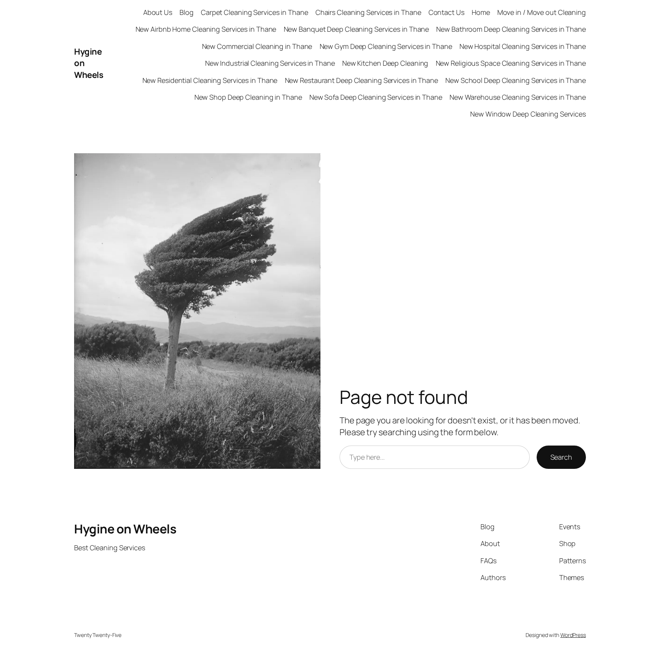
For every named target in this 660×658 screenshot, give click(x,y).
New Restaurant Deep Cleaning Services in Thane (361, 80)
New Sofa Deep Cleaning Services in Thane (375, 97)
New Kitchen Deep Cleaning (385, 63)
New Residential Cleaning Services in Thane (210, 80)
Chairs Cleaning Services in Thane (368, 12)
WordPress (573, 635)
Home (481, 12)
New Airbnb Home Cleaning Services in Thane (206, 29)
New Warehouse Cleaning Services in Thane (518, 97)
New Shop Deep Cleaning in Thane (248, 97)
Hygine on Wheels (125, 528)
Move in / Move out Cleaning (541, 12)
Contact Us (446, 12)
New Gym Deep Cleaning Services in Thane (386, 46)
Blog (187, 12)
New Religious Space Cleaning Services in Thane (511, 63)
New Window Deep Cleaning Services (528, 113)
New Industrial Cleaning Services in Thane (270, 63)
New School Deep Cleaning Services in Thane (515, 80)
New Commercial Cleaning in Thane (257, 46)
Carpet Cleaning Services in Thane (254, 12)
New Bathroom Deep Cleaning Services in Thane (511, 29)
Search (561, 457)
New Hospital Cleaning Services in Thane (522, 46)
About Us (157, 12)
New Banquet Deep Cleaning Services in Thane (356, 29)
